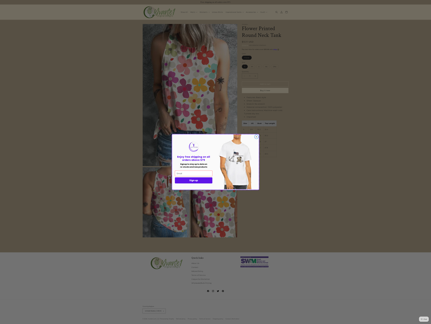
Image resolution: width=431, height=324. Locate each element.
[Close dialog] (256, 137)
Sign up (193, 180)
